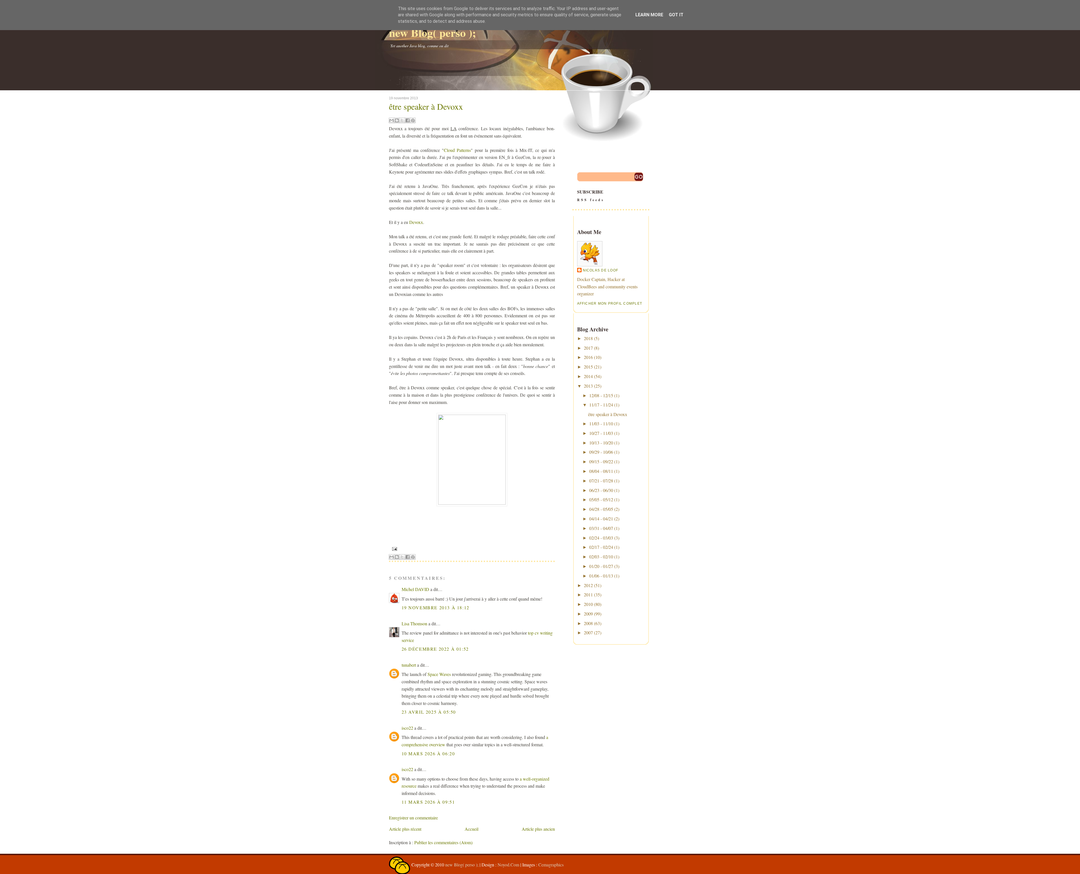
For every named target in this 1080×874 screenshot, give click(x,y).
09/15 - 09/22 (601, 461)
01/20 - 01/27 (601, 566)
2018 (588, 338)
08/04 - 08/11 (601, 471)
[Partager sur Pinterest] (413, 120)
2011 (588, 594)
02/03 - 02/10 (601, 557)
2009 (588, 614)
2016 (588, 357)
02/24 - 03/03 (601, 538)
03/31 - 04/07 (601, 528)
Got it (676, 14)
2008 (588, 623)
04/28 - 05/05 (601, 509)
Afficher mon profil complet (609, 303)
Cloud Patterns (457, 150)
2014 (588, 376)
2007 (588, 632)
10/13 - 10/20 (601, 443)
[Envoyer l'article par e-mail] (394, 549)
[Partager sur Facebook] (407, 120)
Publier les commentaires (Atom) (443, 842)
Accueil (471, 829)
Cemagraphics (551, 865)
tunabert (409, 665)
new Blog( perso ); (432, 32)
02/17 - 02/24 (601, 547)
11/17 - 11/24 (601, 405)
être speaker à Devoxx (426, 106)
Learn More (649, 14)
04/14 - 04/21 (601, 519)
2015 (588, 367)
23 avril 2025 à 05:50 (429, 712)
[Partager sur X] (402, 120)
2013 (588, 386)
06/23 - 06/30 (601, 490)
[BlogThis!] (397, 120)
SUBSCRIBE (590, 195)
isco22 (407, 728)
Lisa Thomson (414, 623)
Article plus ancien (538, 829)
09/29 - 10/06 (601, 452)
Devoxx (416, 222)
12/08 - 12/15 (601, 395)
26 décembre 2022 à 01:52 (435, 649)
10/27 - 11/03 (601, 433)
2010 (588, 604)
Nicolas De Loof (600, 270)
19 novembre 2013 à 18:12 (435, 607)
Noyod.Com (508, 865)
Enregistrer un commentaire (413, 818)
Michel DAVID (415, 589)
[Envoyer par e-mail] (391, 120)
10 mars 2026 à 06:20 (428, 753)
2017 (588, 348)
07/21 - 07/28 (601, 481)
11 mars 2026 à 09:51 (428, 802)
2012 (588, 585)
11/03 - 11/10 (601, 423)
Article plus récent (405, 829)
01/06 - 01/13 (601, 576)
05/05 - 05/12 (601, 499)
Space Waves (439, 674)
